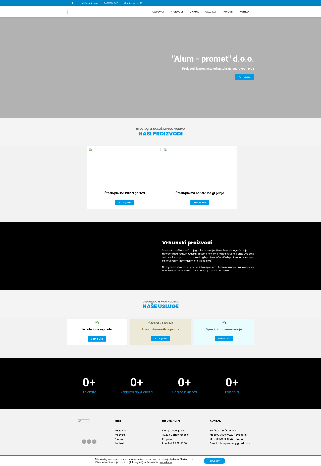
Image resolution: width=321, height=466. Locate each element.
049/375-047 (228, 430)
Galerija (210, 11)
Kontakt (245, 11)
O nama (194, 11)
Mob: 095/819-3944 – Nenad (227, 439)
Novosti (228, 11)
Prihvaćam (214, 460)
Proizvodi (177, 11)
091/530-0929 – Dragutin (231, 434)
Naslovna (158, 11)
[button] (244, 77)
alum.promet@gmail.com (234, 443)
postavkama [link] (165, 462)
